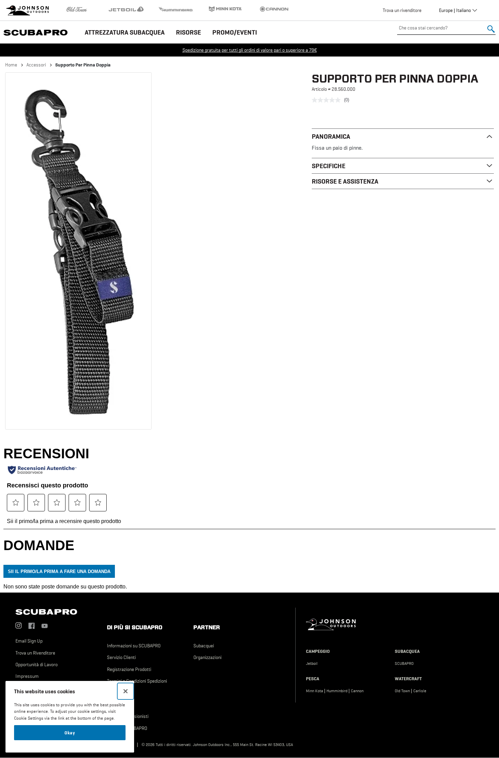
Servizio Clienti (121, 657)
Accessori (36, 64)
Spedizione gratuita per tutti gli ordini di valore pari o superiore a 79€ (249, 50)
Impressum (27, 676)
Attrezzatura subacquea (125, 32)
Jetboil (312, 663)
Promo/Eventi (234, 32)
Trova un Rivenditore (35, 653)
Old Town (402, 690)
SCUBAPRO (404, 663)
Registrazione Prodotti (129, 669)
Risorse (188, 32)
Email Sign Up (29, 641)
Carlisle (419, 690)
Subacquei (203, 645)
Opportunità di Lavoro (36, 664)
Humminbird (336, 690)
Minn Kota (314, 690)
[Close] (125, 691)
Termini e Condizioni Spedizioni (137, 681)
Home (11, 64)
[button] (78, 251)
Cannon (357, 690)
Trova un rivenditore (402, 10)
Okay (69, 732)
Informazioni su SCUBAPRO (134, 645)
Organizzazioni (207, 657)
